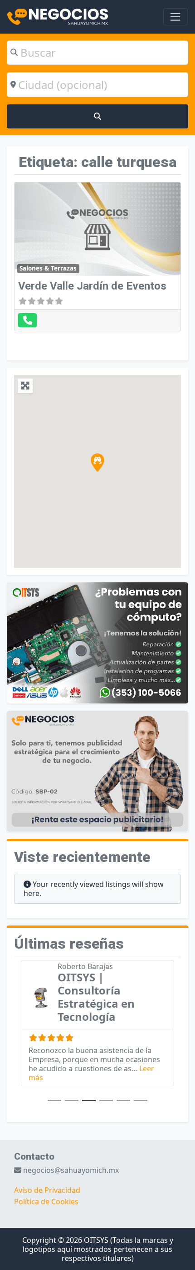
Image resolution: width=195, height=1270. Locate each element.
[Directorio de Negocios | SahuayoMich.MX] (57, 16)
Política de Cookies (46, 1201)
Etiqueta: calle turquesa (97, 162)
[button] (97, 462)
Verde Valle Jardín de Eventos (92, 286)
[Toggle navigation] (175, 16)
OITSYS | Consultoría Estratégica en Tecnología (96, 997)
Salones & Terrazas (48, 268)
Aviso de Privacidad (47, 1190)
